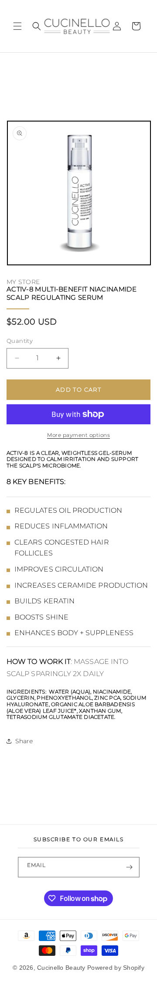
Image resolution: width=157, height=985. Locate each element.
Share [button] (24, 741)
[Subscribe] (129, 867)
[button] (17, 26)
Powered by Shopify (115, 967)
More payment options (78, 435)
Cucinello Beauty (61, 967)
